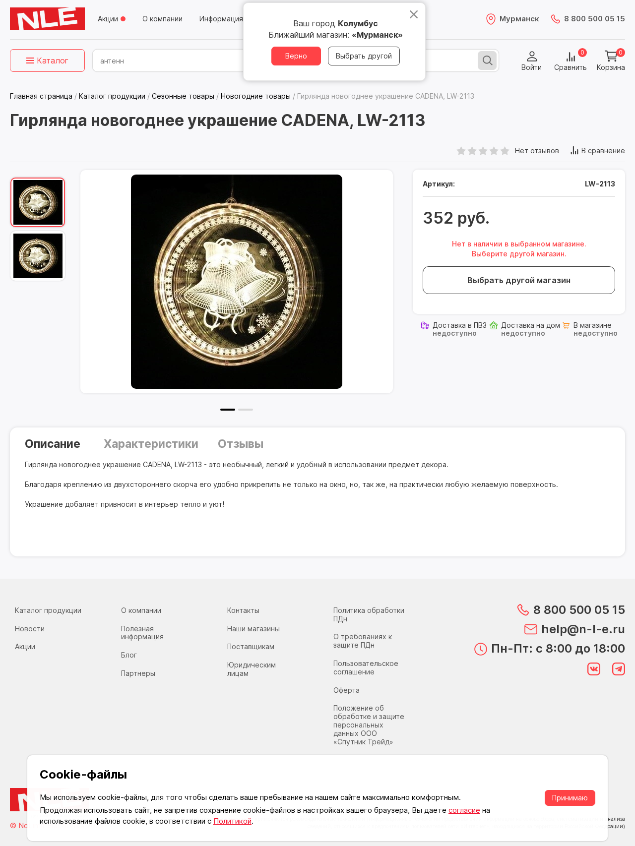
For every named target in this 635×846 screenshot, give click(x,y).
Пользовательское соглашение (365, 667)
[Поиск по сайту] (487, 60)
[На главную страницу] (47, 18)
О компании (162, 18)
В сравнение (603, 150)
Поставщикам (250, 646)
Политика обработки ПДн (368, 614)
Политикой (232, 821)
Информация (221, 18)
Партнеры (138, 673)
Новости (30, 628)
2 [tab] (245, 410)
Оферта (346, 690)
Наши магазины (253, 628)
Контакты (243, 610)
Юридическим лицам (251, 669)
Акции (108, 18)
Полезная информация (142, 632)
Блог (129, 655)
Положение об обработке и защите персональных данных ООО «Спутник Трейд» (368, 724)
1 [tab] (227, 410)
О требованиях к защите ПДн (362, 640)
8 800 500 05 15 (594, 18)
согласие (464, 810)
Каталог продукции (48, 610)
